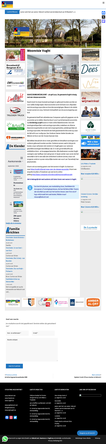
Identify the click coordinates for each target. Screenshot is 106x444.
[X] (103, 17)
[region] (53, 33)
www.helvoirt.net (10, 395)
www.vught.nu (9, 400)
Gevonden (58, 401)
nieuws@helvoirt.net (41, 197)
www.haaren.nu (9, 398)
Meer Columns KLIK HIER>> (90, 207)
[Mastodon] (103, 21)
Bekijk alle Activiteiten (13, 223)
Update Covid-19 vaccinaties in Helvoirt (87, 377)
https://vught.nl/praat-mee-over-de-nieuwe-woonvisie (50, 169)
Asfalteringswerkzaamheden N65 (16, 377)
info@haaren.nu (10, 408)
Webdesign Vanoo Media (83, 438)
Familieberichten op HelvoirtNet (13, 280)
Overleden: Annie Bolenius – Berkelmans (15, 239)
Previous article (11, 375)
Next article (96, 375)
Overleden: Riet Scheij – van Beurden (15, 259)
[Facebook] (103, 13)
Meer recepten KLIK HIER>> (90, 174)
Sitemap (97, 438)
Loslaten (57, 416)
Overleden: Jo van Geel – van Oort (14, 249)
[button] (15, 55)
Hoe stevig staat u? (61, 395)
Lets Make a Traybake (88, 163)
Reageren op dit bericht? (87, 433)
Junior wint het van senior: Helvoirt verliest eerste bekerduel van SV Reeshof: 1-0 (47, 12)
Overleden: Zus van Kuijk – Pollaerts (14, 270)
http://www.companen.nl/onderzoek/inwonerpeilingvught (52, 175)
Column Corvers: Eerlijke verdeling (89, 195)
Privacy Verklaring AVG (55, 441)
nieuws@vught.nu (10, 410)
